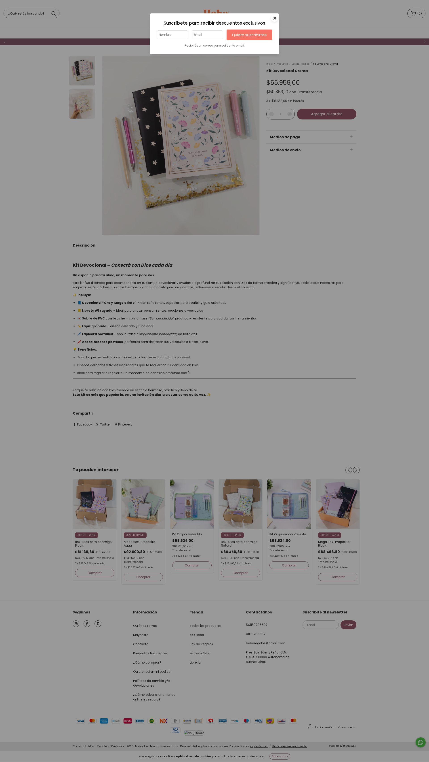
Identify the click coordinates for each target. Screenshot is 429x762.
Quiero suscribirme (249, 35)
